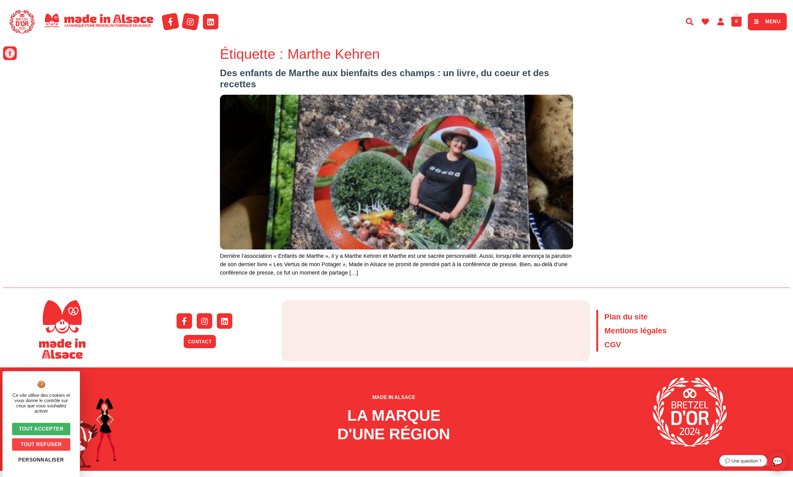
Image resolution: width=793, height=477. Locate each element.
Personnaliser (41, 459)
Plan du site (626, 316)
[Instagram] (190, 22)
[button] (10, 53)
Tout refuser (41, 444)
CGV (612, 344)
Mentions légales (635, 330)
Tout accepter (41, 428)
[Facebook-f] (170, 22)
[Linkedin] (210, 21)
